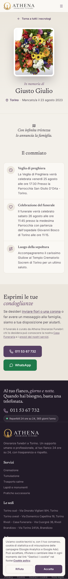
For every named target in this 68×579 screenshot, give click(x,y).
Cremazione (10, 470)
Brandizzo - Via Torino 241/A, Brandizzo (27, 527)
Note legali (58, 577)
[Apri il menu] (61, 6)
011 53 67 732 (25, 351)
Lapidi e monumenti (15, 487)
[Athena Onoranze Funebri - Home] (19, 6)
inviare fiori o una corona (41, 312)
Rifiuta (20, 569)
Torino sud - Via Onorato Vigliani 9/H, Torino (30, 510)
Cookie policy (21, 560)
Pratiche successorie (16, 493)
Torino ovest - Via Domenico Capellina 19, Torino (33, 516)
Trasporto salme (13, 481)
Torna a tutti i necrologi (36, 18)
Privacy (8, 577)
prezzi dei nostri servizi (34, 336)
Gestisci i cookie (38, 577)
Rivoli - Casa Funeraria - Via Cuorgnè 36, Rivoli (32, 522)
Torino (14, 100)
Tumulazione (11, 476)
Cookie (21, 577)
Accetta (49, 569)
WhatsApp (23, 365)
